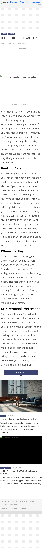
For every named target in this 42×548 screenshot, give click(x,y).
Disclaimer (14, 2)
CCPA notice (14, 505)
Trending (12, 33)
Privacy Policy (25, 2)
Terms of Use (24, 501)
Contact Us (5, 505)
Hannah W (5, 44)
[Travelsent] (6, 3)
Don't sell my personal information (14, 508)
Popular (4, 33)
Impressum (36, 2)
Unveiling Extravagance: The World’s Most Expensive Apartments (18, 472)
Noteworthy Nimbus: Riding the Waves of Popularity (18, 419)
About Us (33, 501)
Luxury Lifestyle (6, 468)
